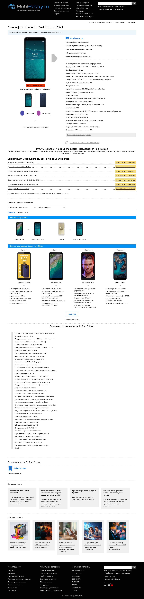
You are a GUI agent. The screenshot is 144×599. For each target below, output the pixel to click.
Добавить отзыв (20, 468)
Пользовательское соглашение (19, 579)
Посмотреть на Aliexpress (125, 162)
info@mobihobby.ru (113, 579)
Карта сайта (12, 588)
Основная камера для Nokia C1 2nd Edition (23, 184)
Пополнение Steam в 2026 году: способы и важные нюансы (42, 545)
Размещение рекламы (16, 576)
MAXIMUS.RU (76, 588)
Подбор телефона (82, 3)
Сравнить (11, 212)
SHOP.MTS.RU (76, 573)
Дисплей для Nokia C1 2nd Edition (19, 167)
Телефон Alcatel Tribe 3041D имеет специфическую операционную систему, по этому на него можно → (51, 502)
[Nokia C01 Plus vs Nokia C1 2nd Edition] (29, 224)
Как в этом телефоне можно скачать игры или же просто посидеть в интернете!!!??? (51, 493)
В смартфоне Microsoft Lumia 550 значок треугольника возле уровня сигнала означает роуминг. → (115, 502)
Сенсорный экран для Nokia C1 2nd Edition (23, 171)
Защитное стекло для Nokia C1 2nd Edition (22, 176)
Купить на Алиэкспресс (35, 85)
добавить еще (22, 212)
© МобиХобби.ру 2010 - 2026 (72, 596)
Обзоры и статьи (82, 8)
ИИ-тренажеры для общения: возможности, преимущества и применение (92, 546)
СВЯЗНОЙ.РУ (76, 579)
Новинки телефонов (61, 5)
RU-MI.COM (76, 582)
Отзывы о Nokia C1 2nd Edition (24, 462)
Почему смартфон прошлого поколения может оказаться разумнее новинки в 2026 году (67, 547)
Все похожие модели (72, 320)
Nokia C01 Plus (56, 282)
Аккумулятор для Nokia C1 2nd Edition (21, 162)
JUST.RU (74, 585)
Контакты (11, 573)
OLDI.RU (74, 591)
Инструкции (80, 11)
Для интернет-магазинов (17, 582)
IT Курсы (57, 14)
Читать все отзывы (15, 474)
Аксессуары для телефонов (49, 588)
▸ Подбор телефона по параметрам (110, 9)
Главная (91, 22)
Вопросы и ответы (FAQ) (84, 14)
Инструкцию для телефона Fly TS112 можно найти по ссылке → (83, 498)
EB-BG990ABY (22, 193)
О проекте (11, 570)
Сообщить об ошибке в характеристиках (84, 143)
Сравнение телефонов (84, 5)
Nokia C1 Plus (120, 282)
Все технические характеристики (79, 135)
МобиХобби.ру (14, 567)
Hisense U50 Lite (24, 282)
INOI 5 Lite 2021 (88, 282)
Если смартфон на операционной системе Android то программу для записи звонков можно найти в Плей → (22, 500)
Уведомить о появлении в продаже (35, 127)
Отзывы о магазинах (61, 11)
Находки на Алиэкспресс (84, 16)
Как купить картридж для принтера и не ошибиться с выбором (18, 545)
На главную (12, 591)
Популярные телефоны (62, 8)
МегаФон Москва (78, 570)
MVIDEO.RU (76, 576)
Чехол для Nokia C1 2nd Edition (18, 189)
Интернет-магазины (81, 567)
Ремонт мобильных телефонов (51, 591)
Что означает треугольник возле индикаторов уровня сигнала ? (113, 493)
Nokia (117, 22)
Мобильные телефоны (62, 3)
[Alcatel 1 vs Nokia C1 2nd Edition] (70, 224)
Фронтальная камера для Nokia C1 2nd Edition (24, 180)
